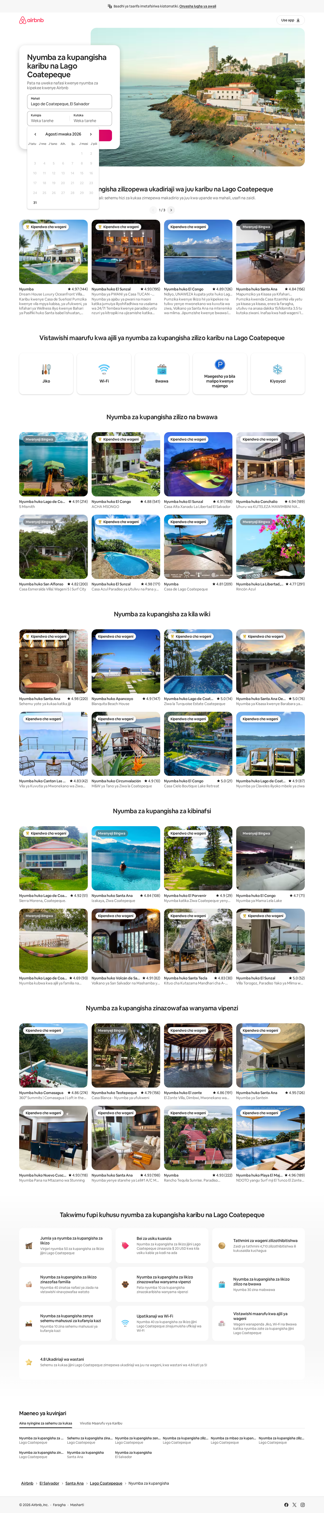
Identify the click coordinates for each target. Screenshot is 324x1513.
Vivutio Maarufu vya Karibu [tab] (101, 1423)
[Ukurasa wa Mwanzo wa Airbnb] (31, 20)
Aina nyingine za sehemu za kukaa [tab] (45, 1423)
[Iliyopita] (153, 210)
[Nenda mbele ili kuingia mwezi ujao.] (90, 134)
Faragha (59, 1505)
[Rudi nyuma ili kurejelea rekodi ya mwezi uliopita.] (35, 134)
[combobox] (69, 104)
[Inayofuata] (171, 210)
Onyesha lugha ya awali (197, 6)
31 (35, 202)
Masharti (77, 1505)
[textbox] (48, 121)
